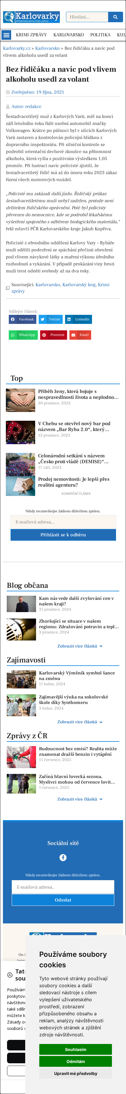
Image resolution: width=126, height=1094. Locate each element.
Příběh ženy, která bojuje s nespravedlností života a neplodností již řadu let (78, 397)
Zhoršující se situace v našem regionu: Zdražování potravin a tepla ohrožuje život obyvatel (78, 626)
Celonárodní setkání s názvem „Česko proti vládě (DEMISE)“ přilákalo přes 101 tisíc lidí (71, 462)
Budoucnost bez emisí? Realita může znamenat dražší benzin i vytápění (78, 751)
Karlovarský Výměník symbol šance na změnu (77, 675)
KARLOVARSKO (68, 35)
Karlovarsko (47, 48)
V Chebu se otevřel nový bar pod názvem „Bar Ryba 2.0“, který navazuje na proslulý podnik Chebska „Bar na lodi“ (74, 432)
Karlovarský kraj (79, 285)
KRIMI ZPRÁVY (31, 35)
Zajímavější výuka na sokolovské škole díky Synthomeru (73, 699)
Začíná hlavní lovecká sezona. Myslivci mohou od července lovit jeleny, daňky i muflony (75, 782)
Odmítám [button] (76, 1061)
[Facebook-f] (63, 857)
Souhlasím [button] (75, 1049)
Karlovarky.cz (16, 48)
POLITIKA (100, 35)
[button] (6, 35)
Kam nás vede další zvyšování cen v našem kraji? (76, 601)
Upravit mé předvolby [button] (75, 1073)
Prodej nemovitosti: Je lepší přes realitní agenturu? (74, 482)
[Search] (115, 17)
